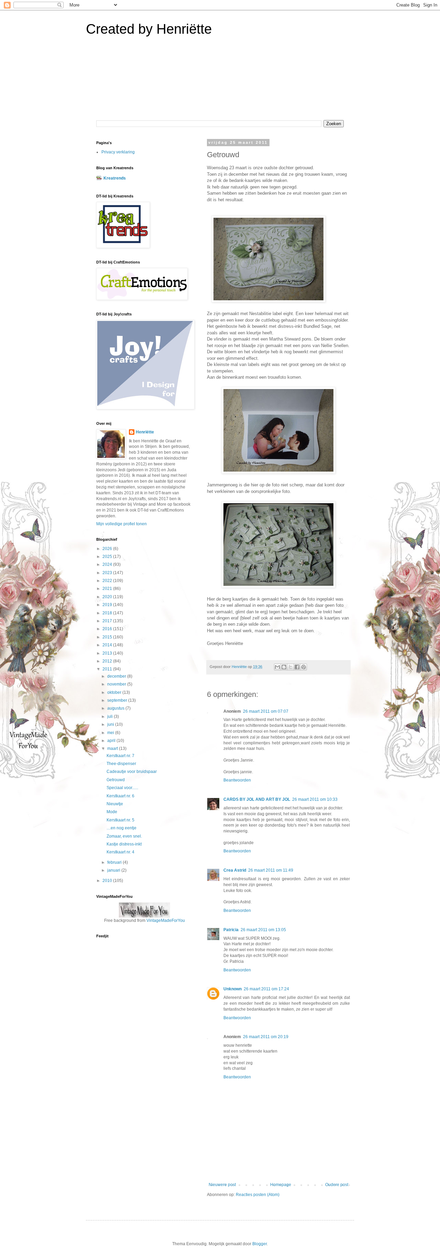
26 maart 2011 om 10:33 (315, 799)
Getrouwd (116, 779)
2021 (107, 588)
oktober (114, 692)
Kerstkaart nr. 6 (120, 796)
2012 (107, 661)
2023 (107, 572)
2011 (107, 669)
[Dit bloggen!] (283, 667)
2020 (107, 596)
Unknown (232, 989)
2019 (107, 604)
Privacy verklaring (118, 152)
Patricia (231, 929)
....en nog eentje (121, 828)
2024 (107, 564)
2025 (107, 556)
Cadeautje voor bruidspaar (132, 771)
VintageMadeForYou (165, 920)
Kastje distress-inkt (124, 844)
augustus (116, 708)
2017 (107, 620)
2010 (107, 880)
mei (111, 732)
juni (111, 724)
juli (110, 716)
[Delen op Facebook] (297, 667)
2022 (107, 580)
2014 (107, 645)
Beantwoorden (237, 780)
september (117, 700)
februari (115, 862)
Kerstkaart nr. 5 (120, 820)
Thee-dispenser (121, 763)
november (117, 684)
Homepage (280, 1184)
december (117, 676)
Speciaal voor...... (122, 787)
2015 (107, 637)
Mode (112, 811)
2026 (107, 548)
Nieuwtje (115, 803)
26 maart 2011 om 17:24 (266, 989)
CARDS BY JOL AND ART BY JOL (256, 799)
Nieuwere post (222, 1184)
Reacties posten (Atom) (257, 1194)
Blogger (259, 1243)
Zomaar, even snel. (124, 836)
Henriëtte (145, 432)
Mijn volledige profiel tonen (121, 523)
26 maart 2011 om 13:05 (263, 929)
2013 (107, 653)
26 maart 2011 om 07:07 (265, 711)
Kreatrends (114, 178)
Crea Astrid (234, 870)
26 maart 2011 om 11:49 (270, 870)
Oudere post (336, 1184)
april (112, 740)
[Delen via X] (290, 667)
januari (114, 870)
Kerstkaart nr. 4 (120, 852)
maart (113, 748)
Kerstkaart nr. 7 (120, 755)
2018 (107, 613)
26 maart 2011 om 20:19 (265, 1036)
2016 (107, 628)
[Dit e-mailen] (277, 667)
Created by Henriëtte (149, 28)
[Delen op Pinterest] (303, 667)
